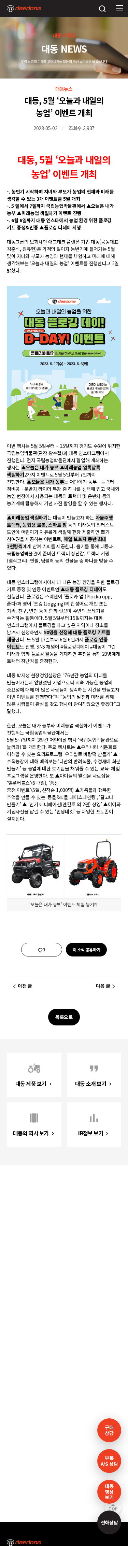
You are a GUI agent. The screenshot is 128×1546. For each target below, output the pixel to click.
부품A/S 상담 (109, 1461)
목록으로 (64, 1016)
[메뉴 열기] (119, 8)
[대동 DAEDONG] (24, 8)
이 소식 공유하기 (86, 949)
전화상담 (109, 1522)
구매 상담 (109, 1430)
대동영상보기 (109, 1492)
